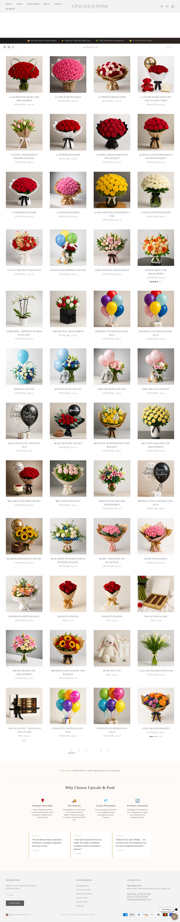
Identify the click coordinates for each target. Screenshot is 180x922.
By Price (10, 8)
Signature (33, 4)
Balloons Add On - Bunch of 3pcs (24, 445)
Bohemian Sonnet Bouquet (24, 616)
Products (21, 16)
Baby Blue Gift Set (24, 389)
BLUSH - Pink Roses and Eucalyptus (112, 560)
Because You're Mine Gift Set (24, 501)
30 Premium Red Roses (68, 154)
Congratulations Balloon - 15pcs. (68, 730)
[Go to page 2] (108, 750)
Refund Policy (82, 898)
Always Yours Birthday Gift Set (68, 270)
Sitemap (80, 906)
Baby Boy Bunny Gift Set (68, 389)
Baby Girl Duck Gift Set (155, 389)
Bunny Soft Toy (112, 670)
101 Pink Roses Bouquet (68, 97)
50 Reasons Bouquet (68, 212)
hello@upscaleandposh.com (139, 899)
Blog (47, 4)
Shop (9, 4)
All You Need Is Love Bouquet (24, 270)
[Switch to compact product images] (13, 47)
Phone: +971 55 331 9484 (137, 896)
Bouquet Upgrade (68, 616)
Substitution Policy (84, 894)
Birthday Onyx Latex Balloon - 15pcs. (156, 503)
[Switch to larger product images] (5, 47)
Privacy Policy (82, 902)
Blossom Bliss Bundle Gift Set (24, 558)
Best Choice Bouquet (68, 501)
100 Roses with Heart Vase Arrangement (24, 99)
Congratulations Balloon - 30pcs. (112, 730)
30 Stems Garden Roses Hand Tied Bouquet (112, 156)
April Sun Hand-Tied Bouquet (112, 270)
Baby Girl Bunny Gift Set (112, 389)
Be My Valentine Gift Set (68, 443)
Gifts (19, 4)
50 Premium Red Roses (24, 212)
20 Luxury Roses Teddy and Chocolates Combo (156, 99)
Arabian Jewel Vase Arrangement (156, 272)
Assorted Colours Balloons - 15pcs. (112, 333)
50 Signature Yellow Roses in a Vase (111, 214)
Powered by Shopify (87, 915)
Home (7, 16)
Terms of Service (83, 890)
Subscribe (14, 903)
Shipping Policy (82, 885)
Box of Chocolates (156, 616)
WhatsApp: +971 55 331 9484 (139, 894)
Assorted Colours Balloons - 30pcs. (155, 333)
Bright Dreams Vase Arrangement (24, 672)
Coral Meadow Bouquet (156, 728)
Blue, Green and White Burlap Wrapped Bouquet (68, 560)
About (58, 4)
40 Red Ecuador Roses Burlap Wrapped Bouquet (156, 156)
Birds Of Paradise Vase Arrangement (112, 503)
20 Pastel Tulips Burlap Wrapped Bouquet (24, 156)
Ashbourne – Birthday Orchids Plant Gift (24, 333)
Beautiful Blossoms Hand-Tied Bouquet (112, 445)
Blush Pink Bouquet (155, 558)
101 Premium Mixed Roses (112, 97)
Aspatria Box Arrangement (68, 331)
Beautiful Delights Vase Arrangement (156, 445)
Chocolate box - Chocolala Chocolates (24, 730)
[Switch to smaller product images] (9, 47)
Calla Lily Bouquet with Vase (156, 670)
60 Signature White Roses (155, 212)
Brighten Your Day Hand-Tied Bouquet (68, 672)
